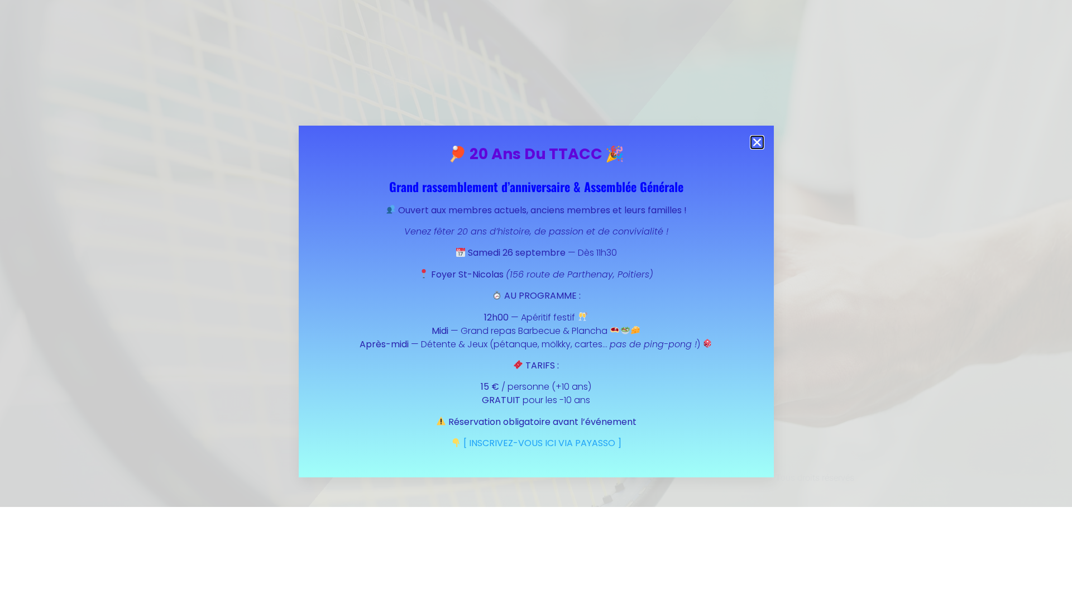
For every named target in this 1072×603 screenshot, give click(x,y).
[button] (757, 142)
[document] (536, 301)
